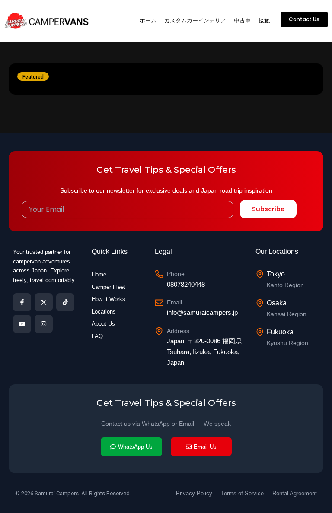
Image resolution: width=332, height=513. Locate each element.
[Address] (159, 331)
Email (174, 302)
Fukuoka (280, 332)
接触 (264, 20)
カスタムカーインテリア (195, 20)
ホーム (148, 20)
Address (178, 330)
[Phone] (159, 274)
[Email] (159, 302)
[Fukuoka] (259, 332)
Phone (176, 273)
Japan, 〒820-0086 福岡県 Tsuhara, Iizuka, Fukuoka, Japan (204, 351)
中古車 (242, 20)
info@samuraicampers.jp (202, 312)
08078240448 (186, 284)
